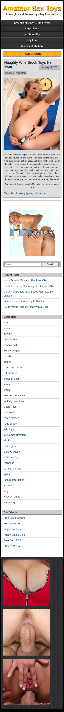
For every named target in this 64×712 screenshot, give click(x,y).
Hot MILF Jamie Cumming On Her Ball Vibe (29, 286)
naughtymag (26, 193)
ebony (7, 384)
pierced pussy (12, 451)
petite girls (10, 446)
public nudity (32, 34)
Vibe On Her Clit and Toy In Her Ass (24, 301)
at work (8, 333)
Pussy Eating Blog (14, 534)
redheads (9, 462)
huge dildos (32, 28)
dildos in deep (12, 378)
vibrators (21, 73)
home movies (11, 418)
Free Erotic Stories (14, 517)
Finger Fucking (12, 529)
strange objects (12, 468)
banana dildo (11, 345)
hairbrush (9, 412)
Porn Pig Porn (12, 523)
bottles (7, 361)
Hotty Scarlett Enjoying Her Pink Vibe (25, 280)
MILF (6, 440)
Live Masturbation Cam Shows (32, 22)
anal (6, 322)
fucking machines (14, 401)
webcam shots (12, 496)
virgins (7, 491)
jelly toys (32, 40)
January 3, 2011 (49, 67)
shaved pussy (26, 176)
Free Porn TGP (12, 540)
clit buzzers (10, 373)
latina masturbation (15, 434)
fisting (7, 390)
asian (7, 328)
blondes (9, 73)
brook (14, 193)
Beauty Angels (12, 350)
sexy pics (54, 158)
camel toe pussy (13, 367)
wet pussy (9, 502)
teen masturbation (32, 46)
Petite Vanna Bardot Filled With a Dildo (26, 306)
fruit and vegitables (15, 395)
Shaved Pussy (12, 546)
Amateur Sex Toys (32, 8)
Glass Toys (10, 406)
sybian (7, 474)
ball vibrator (10, 339)
